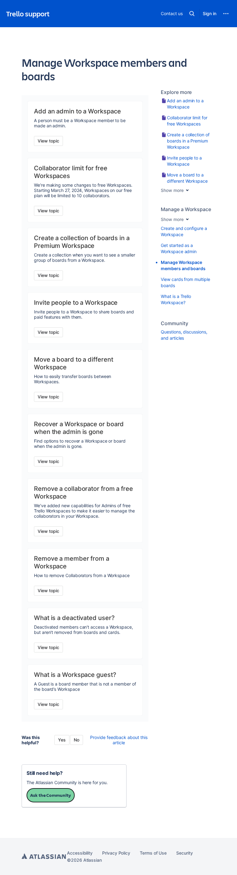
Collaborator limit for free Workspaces (187, 120)
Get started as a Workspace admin (179, 248)
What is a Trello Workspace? (176, 299)
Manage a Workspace (186, 209)
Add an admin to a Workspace (185, 103)
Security (184, 853)
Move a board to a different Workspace (187, 178)
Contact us (171, 13)
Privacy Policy (116, 853)
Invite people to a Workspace (184, 161)
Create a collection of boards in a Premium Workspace (188, 141)
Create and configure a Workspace (184, 231)
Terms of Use (153, 853)
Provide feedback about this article (119, 740)
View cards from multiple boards (185, 282)
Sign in (209, 13)
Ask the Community (50, 795)
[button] (192, 13)
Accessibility (80, 853)
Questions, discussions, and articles (184, 335)
